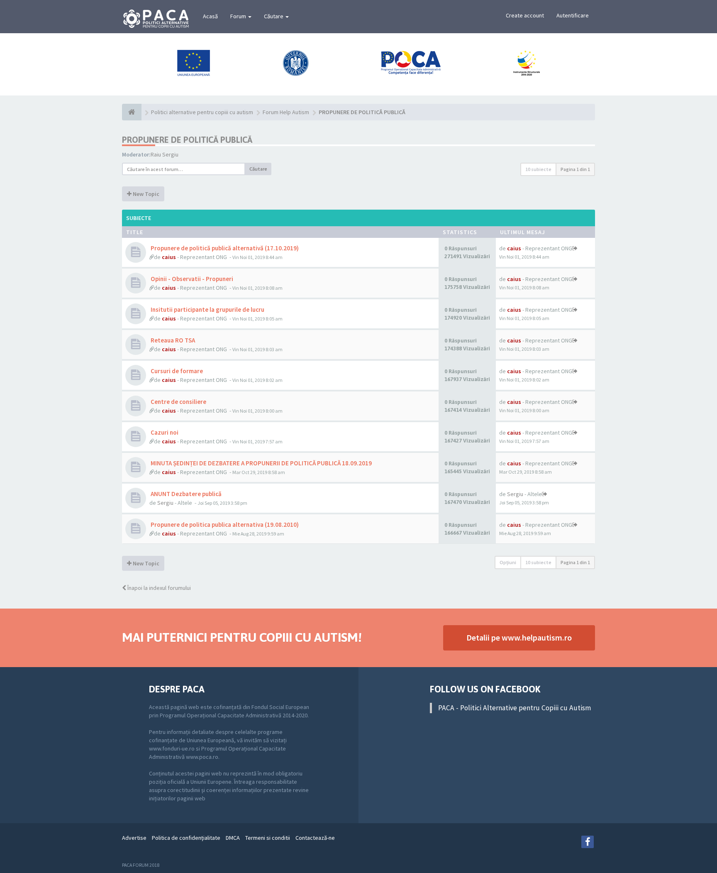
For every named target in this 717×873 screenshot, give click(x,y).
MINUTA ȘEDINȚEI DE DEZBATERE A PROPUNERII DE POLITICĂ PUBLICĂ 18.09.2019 (260, 463)
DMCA (233, 837)
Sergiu (165, 502)
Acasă (210, 16)
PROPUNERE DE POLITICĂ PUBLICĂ (187, 139)
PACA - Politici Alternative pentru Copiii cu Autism (514, 707)
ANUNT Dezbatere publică (185, 494)
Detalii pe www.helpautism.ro (519, 637)
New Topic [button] (145, 194)
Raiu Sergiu (164, 154)
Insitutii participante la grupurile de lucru (206, 309)
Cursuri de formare (176, 371)
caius (169, 257)
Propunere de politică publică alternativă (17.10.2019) (224, 248)
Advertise (134, 837)
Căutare (274, 16)
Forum (238, 16)
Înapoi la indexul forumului (158, 588)
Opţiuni (508, 562)
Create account (525, 15)
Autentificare (572, 15)
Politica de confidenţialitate (186, 837)
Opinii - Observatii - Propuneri (191, 279)
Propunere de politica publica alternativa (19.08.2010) (224, 524)
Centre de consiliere (177, 402)
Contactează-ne (315, 837)
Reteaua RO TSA (172, 340)
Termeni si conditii (267, 837)
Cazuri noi (163, 432)
